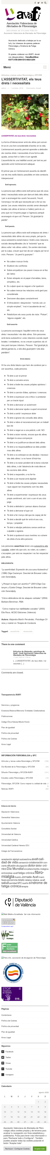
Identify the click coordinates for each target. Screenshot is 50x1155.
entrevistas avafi (9, 873)
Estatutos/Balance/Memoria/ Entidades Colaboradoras (23, 710)
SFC (19, 883)
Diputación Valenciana (10, 811)
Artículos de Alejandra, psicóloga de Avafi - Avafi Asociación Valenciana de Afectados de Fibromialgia (29, 653)
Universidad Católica (9, 839)
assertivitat (14, 631)
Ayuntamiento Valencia (10, 823)
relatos (28, 880)
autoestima (25, 859)
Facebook (7, 1051)
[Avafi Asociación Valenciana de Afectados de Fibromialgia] (25, 19)
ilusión (18, 877)
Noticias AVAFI (7, 788)
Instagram (10, 1074)
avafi (35, 859)
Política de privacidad (10, 733)
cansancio (23, 862)
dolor (31, 865)
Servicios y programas (10, 705)
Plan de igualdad (8, 727)
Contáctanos (6, 1015)
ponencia (12, 880)
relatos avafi (38, 880)
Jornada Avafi (30, 877)
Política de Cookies (9, 738)
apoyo (16, 859)
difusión (11, 865)
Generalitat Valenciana (10, 817)
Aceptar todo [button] (39, 1148)
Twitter (6, 1057)
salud (5, 882)
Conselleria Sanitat (9, 828)
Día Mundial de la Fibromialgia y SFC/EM (18, 766)
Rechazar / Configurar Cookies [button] (17, 1148)
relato (21, 880)
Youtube (7, 1068)
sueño (25, 883)
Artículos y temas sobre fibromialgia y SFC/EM (21, 75)
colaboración (36, 862)
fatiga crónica (26, 873)
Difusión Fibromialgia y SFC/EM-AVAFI (17, 772)
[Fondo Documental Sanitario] (9, 947)
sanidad (13, 883)
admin (3, 88)
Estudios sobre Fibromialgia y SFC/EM (17, 777)
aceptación (6, 859)
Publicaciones (7, 716)
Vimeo (6, 1063)
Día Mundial (15, 868)
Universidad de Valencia (11, 834)
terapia (24, 886)
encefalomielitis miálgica (36, 868)
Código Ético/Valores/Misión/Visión (15, 721)
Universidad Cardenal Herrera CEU (15, 845)
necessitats (27, 631)
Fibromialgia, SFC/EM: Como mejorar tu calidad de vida (23, 783)
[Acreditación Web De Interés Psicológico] (7, 935)
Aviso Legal (6, 744)
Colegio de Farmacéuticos (11, 851)
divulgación (22, 865)
